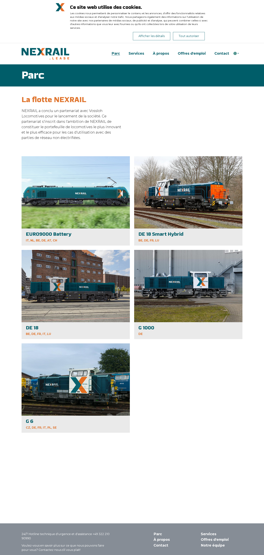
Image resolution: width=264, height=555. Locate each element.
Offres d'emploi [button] (215, 539)
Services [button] (208, 534)
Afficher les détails (151, 36)
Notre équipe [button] (213, 545)
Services (136, 53)
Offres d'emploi (192, 53)
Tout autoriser (189, 36)
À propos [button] (162, 539)
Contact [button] (161, 545)
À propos (161, 53)
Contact (221, 53)
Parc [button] (158, 534)
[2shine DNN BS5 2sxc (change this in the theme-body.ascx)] (47, 54)
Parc (116, 53)
